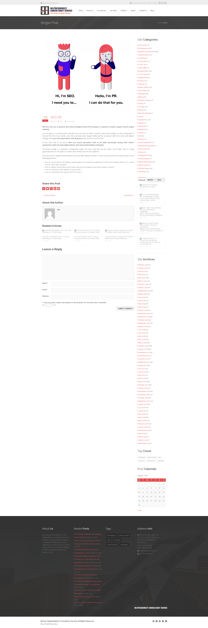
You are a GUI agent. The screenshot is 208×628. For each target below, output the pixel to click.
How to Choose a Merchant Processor (88, 602)
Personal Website (144, 113)
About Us (90, 10)
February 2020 (143, 284)
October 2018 (143, 320)
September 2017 (144, 362)
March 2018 (142, 343)
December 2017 (144, 352)
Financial (141, 84)
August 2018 (142, 326)
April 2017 (141, 378)
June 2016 (142, 411)
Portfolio (124, 10)
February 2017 (143, 385)
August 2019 (142, 294)
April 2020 (142, 278)
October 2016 (143, 398)
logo (159, 457)
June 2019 (141, 300)
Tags (159, 180)
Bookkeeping (143, 48)
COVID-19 (141, 64)
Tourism (141, 152)
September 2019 (144, 291)
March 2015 (142, 437)
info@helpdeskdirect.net (50, 3)
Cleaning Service (144, 55)
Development (143, 71)
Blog (152, 10)
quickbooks (141, 460)
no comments (71, 121)
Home (81, 10)
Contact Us (143, 10)
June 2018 (142, 333)
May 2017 (141, 375)
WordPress (142, 171)
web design (160, 460)
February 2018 (143, 346)
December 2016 (144, 391)
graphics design (151, 457)
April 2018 (141, 339)
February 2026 (143, 265)
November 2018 (144, 317)
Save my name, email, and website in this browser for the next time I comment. (75, 303)
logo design (142, 90)
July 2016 (141, 407)
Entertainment (143, 77)
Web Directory (143, 165)
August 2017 (142, 365)
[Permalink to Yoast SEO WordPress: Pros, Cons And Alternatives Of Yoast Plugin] (56, 231)
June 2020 (142, 271)
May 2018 (141, 336)
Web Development (145, 162)
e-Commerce (143, 74)
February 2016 (143, 424)
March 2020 (142, 281)
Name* (45, 283)
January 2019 (143, 310)
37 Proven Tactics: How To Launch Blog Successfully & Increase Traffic (86, 237)
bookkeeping (141, 457)
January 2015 (142, 440)
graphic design (143, 87)
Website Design (143, 168)
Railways (141, 123)
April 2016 (141, 417)
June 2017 (141, 372)
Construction (142, 61)
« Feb (139, 510)
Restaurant (142, 129)
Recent (150, 180)
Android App (142, 45)
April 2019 (141, 307)
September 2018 (144, 323)
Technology (142, 149)
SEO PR (55, 117)
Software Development (146, 146)
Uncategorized (143, 155)
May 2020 (141, 274)
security (141, 133)
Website (45, 296)
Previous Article (48, 195)
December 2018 (144, 313)
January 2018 (143, 349)
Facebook (141, 81)
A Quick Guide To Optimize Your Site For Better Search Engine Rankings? (119, 237)
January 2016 (143, 427)
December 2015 (144, 430)
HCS (54, 121)
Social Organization (145, 142)
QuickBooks (142, 120)
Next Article (129, 195)
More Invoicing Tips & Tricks (85, 597)
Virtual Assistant (143, 159)
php (139, 116)
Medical (141, 97)
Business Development (146, 51)
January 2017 (142, 388)
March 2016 (142, 420)
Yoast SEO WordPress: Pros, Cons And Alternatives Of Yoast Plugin (55, 237)
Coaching (141, 58)
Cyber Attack (142, 68)
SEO (61, 121)
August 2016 (142, 404)
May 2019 (141, 304)
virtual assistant (151, 460)
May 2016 (141, 414)
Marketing (141, 94)
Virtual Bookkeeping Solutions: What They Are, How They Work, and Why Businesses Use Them (87, 559)
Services (141, 139)
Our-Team (141, 107)
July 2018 (141, 330)
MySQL (140, 103)
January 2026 (143, 268)
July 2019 (141, 297)
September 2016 (144, 401)
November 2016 (144, 394)
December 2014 (144, 443)
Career (133, 10)
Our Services (101, 10)
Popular (141, 180)
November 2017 (144, 356)
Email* (44, 290)
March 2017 (142, 382)
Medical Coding (144, 100)
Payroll (140, 110)
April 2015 (141, 433)
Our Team (113, 10)
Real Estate (142, 126)
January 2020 (143, 287)
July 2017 (141, 369)
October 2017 (143, 359)
